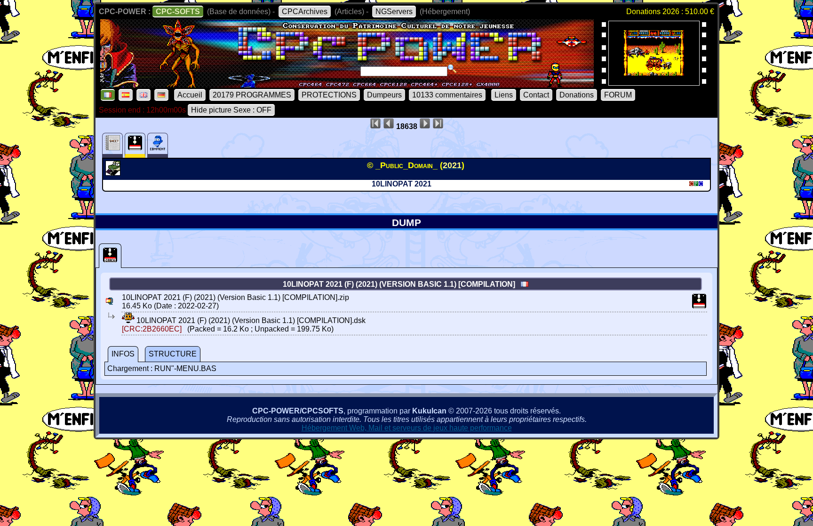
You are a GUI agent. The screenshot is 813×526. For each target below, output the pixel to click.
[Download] (128, 320)
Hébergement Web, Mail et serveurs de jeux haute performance (407, 428)
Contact (536, 95)
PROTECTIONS (329, 95)
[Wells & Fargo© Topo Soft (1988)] (654, 83)
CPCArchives (304, 12)
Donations (576, 95)
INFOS (123, 354)
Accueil (189, 95)
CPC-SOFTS (178, 12)
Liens (503, 95)
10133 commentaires (447, 95)
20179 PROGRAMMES (252, 95)
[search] (452, 68)
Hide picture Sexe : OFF (231, 110)
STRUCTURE (173, 354)
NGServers (394, 12)
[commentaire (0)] (157, 145)
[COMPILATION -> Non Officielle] (114, 173)
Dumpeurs (384, 95)
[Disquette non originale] (110, 255)
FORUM (618, 95)
